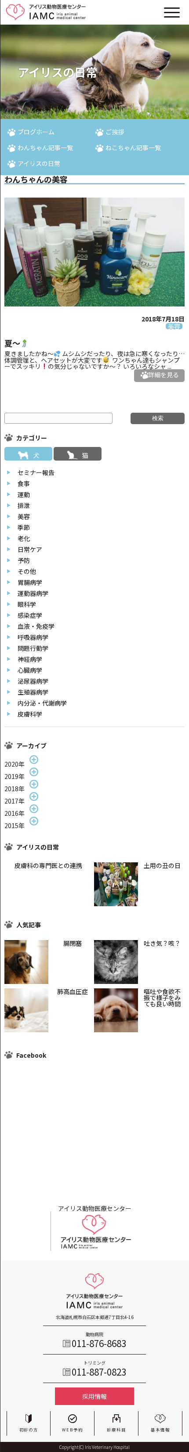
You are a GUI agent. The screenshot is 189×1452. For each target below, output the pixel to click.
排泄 (24, 505)
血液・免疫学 (36, 626)
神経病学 (30, 659)
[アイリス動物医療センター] (94, 1248)
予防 (24, 560)
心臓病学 (30, 670)
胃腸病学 (30, 582)
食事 (24, 483)
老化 (24, 538)
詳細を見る (163, 375)
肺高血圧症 (72, 991)
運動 (24, 494)
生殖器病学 (33, 692)
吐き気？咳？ (162, 943)
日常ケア (30, 549)
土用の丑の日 (162, 865)
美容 (24, 516)
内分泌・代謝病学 (42, 703)
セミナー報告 (36, 472)
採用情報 (94, 1396)
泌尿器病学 (33, 681)
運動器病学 (33, 593)
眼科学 (27, 604)
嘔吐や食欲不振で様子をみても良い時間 (162, 997)
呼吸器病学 (33, 637)
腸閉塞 (72, 943)
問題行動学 (33, 648)
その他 (27, 571)
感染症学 (30, 615)
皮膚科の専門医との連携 (48, 865)
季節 (24, 527)
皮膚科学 (30, 714)
